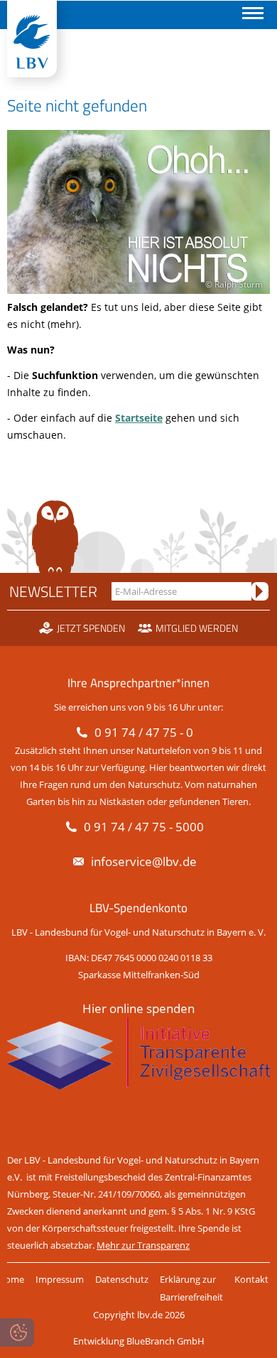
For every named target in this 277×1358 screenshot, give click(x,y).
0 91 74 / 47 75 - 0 (143, 732)
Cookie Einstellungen (17, 1332)
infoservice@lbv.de (144, 861)
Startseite (139, 418)
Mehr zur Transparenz (143, 1245)
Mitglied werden (197, 628)
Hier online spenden (138, 1008)
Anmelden (259, 591)
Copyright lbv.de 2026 (139, 1314)
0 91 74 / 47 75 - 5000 (144, 826)
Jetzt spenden (91, 628)
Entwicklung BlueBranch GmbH (139, 1341)
